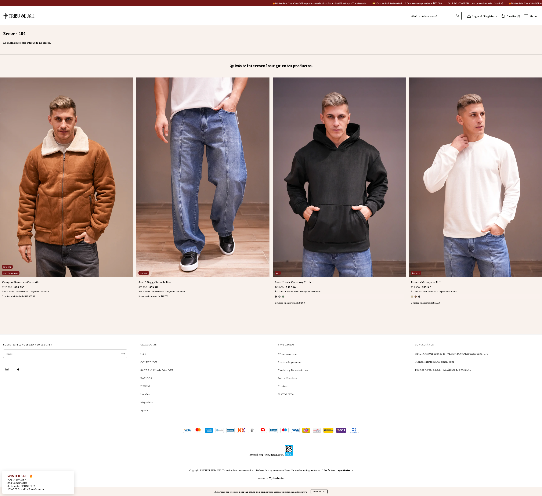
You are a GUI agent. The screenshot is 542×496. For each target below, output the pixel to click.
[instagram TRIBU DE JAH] (7, 369)
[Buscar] (457, 15)
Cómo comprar (287, 354)
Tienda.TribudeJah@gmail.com (434, 361)
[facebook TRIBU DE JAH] (18, 369)
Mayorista (146, 402)
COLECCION (148, 362)
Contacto (283, 386)
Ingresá (477, 16)
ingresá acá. (313, 470)
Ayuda (144, 410)
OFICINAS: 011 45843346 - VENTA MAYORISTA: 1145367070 (451, 353)
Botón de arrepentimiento (338, 470)
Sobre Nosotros (287, 378)
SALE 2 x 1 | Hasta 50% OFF (156, 370)
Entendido (319, 491)
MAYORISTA (286, 394)
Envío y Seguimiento (290, 362)
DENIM (145, 386)
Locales (145, 394)
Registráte (490, 16)
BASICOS (146, 378)
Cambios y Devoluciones (293, 370)
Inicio (143, 354)
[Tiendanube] (271, 479)
